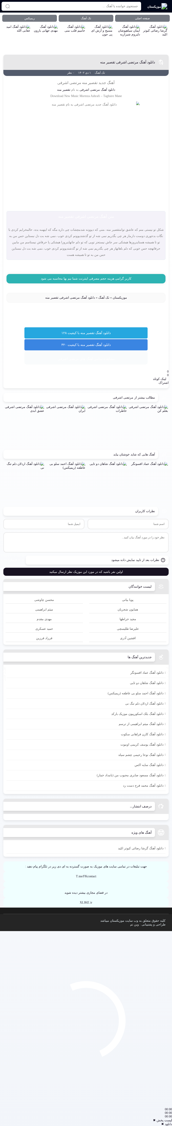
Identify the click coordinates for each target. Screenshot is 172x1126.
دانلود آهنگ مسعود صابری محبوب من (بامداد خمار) (130, 775)
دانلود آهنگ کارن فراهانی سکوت (142, 734)
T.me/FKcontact (86, 876)
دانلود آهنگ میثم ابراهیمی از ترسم (141, 724)
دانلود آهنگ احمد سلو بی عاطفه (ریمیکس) (135, 693)
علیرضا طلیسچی (128, 628)
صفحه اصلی (142, 18)
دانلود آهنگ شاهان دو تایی (146, 683)
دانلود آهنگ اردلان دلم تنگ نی (144, 703)
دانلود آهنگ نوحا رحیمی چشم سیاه (140, 755)
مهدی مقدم (44, 619)
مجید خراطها (128, 619)
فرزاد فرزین (44, 638)
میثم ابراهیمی (44, 609)
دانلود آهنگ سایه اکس (149, 765)
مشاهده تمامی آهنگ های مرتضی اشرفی (86, 359)
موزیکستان (120, 297)
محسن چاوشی (44, 600)
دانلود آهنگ (108, 89)
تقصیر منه (63, 89)
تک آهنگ (86, 18)
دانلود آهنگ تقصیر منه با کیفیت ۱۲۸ (86, 333)
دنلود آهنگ (86, 286)
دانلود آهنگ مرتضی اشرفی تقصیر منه (127, 62)
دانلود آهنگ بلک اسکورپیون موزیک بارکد (137, 714)
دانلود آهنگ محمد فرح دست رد (143, 785)
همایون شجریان (128, 609)
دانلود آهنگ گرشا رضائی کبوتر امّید (140, 848)
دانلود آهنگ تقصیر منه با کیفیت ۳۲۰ (86, 345)
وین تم (134, 924)
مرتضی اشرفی (90, 89)
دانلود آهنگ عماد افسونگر (146, 672)
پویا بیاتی (127, 600)
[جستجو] (7, 6)
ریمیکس (29, 18)
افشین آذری (128, 638)
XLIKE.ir (86, 902)
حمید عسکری (44, 628)
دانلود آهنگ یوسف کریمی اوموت (141, 744)
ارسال (13, 560)
